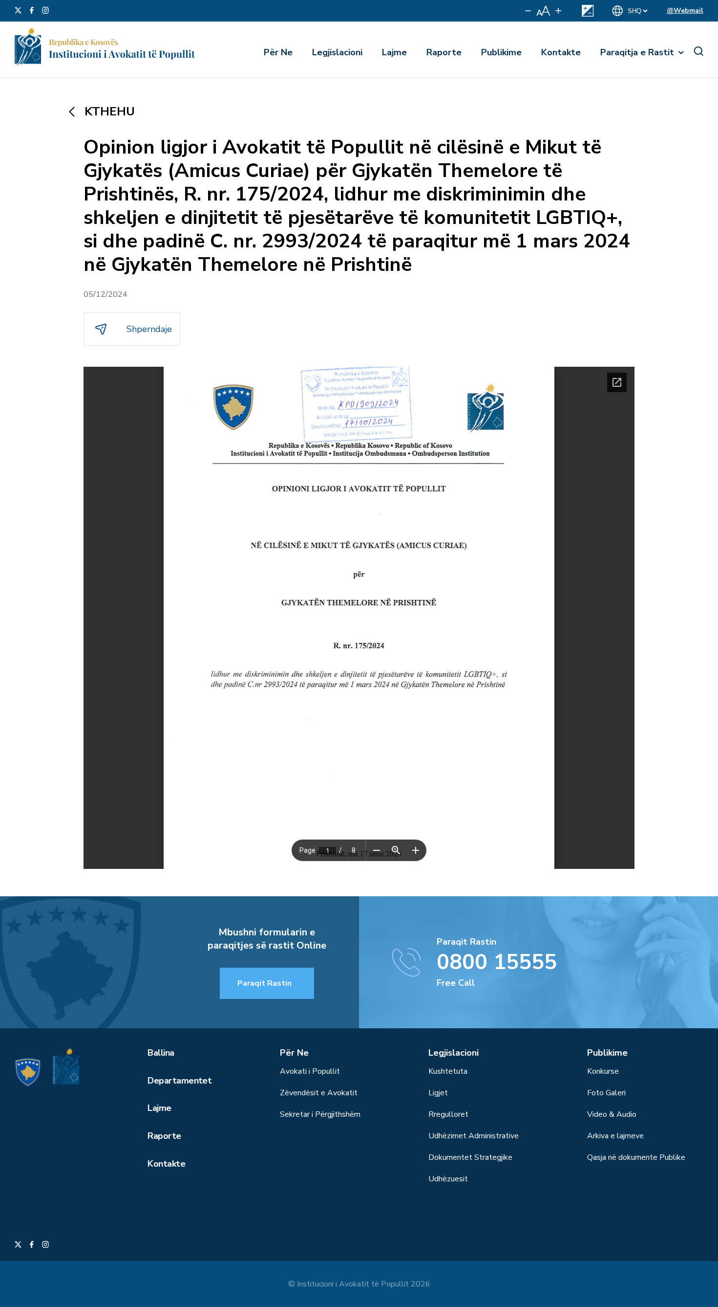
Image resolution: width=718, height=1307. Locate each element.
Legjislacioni (337, 52)
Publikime (501, 52)
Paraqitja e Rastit (637, 52)
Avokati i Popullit (310, 1071)
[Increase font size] (558, 11)
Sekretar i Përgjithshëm (320, 1114)
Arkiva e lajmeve (615, 1135)
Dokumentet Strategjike (470, 1157)
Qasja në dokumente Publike (636, 1157)
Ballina (161, 1053)
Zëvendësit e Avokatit (319, 1092)
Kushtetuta (447, 1071)
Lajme (394, 52)
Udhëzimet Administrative (473, 1135)
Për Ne (278, 52)
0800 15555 (497, 962)
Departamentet (179, 1080)
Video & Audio (611, 1114)
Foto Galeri (606, 1092)
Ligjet (438, 1092)
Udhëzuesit (448, 1179)
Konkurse (603, 1071)
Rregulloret (448, 1114)
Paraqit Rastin (264, 983)
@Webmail (685, 10)
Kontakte (561, 52)
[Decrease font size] (528, 11)
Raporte (444, 52)
